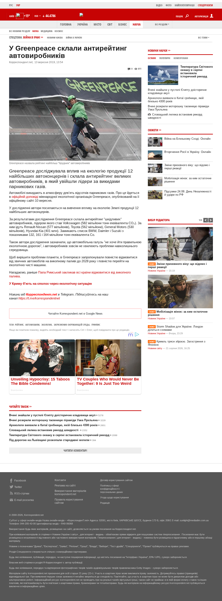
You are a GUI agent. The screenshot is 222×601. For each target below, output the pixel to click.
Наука (136, 24)
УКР (18, 5)
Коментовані (181, 58)
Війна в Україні (74, 37)
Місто (97, 24)
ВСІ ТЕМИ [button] (202, 37)
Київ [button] (11, 16)
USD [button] (36, 16)
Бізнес (122, 24)
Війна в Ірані (52, 37)
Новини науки (157, 50)
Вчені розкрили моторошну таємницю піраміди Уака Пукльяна (57, 420)
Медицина (46, 31)
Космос (59, 31)
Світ (109, 24)
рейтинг (19, 324)
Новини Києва (55, 37)
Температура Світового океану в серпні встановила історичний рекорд (63, 435)
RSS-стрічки (21, 493)
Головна (65, 24)
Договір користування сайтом (116, 480)
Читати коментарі (75, 450)
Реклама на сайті (65, 485)
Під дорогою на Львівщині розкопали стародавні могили (52, 440)
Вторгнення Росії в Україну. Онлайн (187, 151)
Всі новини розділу (19, 31)
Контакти (60, 480)
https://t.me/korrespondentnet (39, 298)
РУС (11, 5)
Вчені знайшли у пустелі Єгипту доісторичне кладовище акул (56, 415)
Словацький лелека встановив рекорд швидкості (48, 430)
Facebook (20, 480)
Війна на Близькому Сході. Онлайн (187, 138)
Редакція (105, 503)
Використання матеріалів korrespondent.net (70, 492)
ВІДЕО (159, 5)
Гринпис (95, 324)
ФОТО (168, 5)
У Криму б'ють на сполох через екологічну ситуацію (50, 283)
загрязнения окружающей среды (72, 324)
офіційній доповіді (25, 196)
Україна (82, 24)
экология (46, 324)
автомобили (32, 324)
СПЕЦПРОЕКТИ (205, 5)
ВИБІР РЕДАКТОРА (159, 220)
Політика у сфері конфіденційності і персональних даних (111, 488)
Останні (152, 58)
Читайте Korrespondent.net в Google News (75, 313)
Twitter (18, 487)
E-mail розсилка (24, 500)
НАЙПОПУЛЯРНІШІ (185, 5)
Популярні (164, 58)
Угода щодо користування (114, 497)
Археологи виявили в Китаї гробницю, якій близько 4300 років (57, 425)
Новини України (156, 270)
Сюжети (153, 130)
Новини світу (155, 348)
